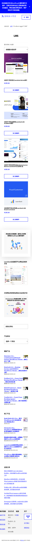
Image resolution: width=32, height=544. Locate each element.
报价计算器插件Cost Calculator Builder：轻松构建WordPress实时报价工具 (15, 473)
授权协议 (26, 527)
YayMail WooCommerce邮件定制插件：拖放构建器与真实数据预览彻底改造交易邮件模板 (15, 495)
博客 (17, 515)
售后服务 (2, 529)
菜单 (27, 17)
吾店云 (22, 540)
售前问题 (2, 524)
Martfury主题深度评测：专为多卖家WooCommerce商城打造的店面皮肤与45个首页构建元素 (15, 481)
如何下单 (2, 515)
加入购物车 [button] (16, 90)
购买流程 (2, 520)
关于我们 (26, 523)
